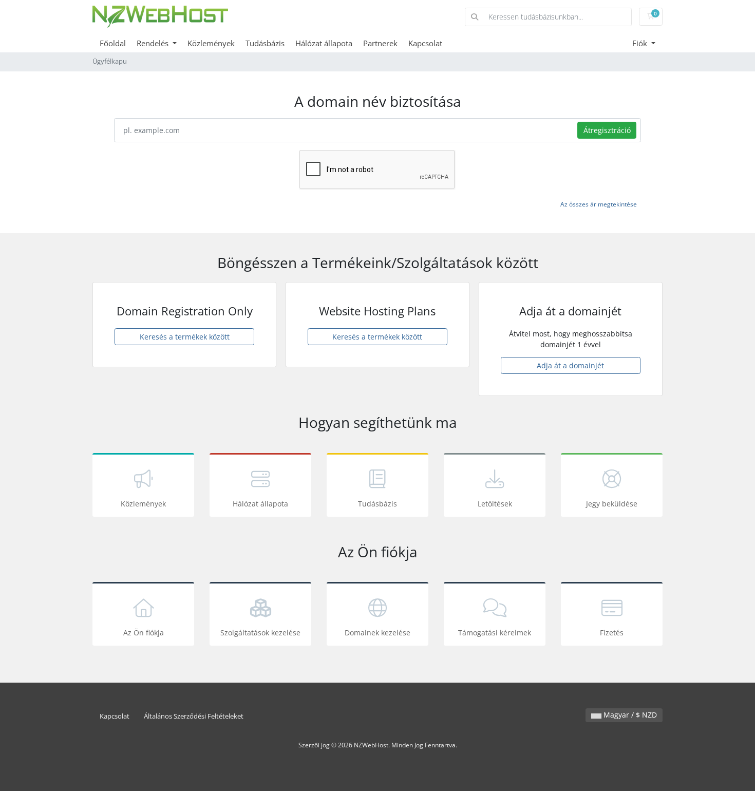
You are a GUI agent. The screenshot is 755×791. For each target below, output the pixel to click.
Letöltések (495, 504)
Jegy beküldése (611, 504)
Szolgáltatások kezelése (260, 632)
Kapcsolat (425, 43)
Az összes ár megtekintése (598, 204)
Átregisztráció (607, 130)
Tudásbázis (265, 43)
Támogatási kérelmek (494, 632)
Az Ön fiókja (143, 632)
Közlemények (211, 43)
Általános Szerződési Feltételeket (193, 716)
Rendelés (154, 43)
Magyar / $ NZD (629, 715)
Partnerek (380, 43)
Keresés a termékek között (185, 337)
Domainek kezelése (377, 632)
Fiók (640, 43)
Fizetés (612, 632)
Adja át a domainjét (570, 365)
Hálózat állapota (323, 43)
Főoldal (113, 43)
